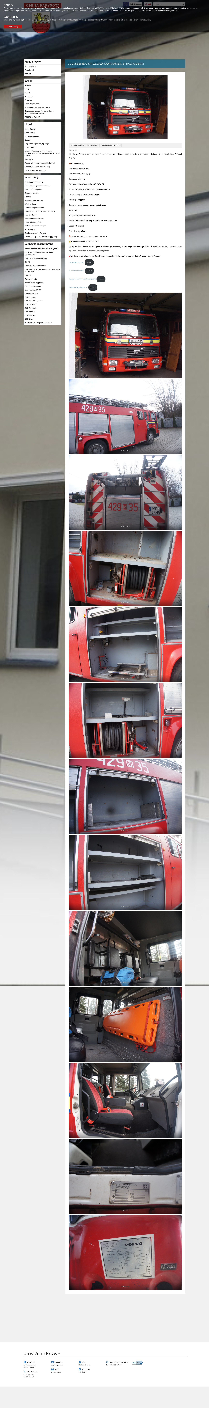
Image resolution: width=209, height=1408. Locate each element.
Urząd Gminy (30, 129)
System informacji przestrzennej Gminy (40, 211)
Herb (27, 89)
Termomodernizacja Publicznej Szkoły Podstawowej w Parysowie (39, 112)
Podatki (28, 197)
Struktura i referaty (32, 136)
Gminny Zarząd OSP (33, 290)
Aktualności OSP (31, 293)
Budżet (27, 140)
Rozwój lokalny (30, 147)
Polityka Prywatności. (170, 10)
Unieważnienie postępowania (78, 287)
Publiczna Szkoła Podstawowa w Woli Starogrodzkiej (39, 253)
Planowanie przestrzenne (34, 208)
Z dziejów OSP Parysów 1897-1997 (38, 323)
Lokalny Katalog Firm (33, 222)
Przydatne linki (30, 229)
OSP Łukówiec (30, 304)
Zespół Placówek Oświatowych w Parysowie (41, 249)
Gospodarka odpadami (33, 189)
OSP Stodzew (30, 315)
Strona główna (30, 66)
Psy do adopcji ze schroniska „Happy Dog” (41, 237)
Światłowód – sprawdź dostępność (38, 186)
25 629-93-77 (56, 1372)
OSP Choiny (29, 319)
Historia (28, 86)
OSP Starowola (31, 308)
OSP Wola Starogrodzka (34, 301)
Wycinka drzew (30, 204)
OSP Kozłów (29, 312)
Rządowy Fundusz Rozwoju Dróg (37, 167)
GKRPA (28, 275)
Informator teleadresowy (34, 218)
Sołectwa (28, 100)
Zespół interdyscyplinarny (34, 283)
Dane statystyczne (32, 104)
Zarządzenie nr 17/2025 (76, 262)
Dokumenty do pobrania (34, 182)
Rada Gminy (29, 133)
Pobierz (89, 262)
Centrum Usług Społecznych (36, 266)
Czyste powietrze (31, 193)
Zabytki (27, 93)
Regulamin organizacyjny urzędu (37, 144)
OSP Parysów (30, 297)
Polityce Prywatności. (142, 20)
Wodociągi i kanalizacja (34, 200)
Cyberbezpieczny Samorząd (35, 170)
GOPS (27, 262)
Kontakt (28, 74)
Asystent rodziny (31, 279)
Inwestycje (29, 159)
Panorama (29, 96)
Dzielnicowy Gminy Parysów (35, 233)
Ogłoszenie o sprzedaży (76, 271)
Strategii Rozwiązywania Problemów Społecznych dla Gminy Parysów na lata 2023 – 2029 (42, 153)
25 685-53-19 (28, 1374)
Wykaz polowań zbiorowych (35, 226)
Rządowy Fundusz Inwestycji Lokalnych (40, 163)
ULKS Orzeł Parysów (33, 286)
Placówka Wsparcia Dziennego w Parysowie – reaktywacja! (42, 270)
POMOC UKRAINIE (32, 117)
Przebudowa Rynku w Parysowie (37, 107)
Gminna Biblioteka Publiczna (36, 258)
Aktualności (29, 70)
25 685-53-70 (29, 1376)
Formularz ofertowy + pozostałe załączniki (82, 279)
